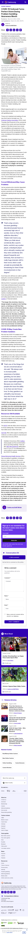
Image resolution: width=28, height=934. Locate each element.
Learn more (9, 932)
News (2, 851)
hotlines (22, 441)
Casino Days (4, 822)
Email (6, 605)
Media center (4, 875)
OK (24, 932)
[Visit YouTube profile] (8, 892)
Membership (4, 804)
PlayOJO (3, 828)
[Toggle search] (25, 2)
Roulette (3, 842)
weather (3, 299)
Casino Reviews (7, 767)
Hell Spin (3, 824)
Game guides (5, 833)
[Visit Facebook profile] (5, 892)
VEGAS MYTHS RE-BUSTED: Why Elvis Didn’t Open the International (17, 719)
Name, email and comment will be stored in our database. (15, 615)
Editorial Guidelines (5, 808)
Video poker (4, 846)
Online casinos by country (7, 878)
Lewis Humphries (18, 733)
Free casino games (5, 837)
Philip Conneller (18, 745)
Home (2, 863)
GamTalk (3, 433)
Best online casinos (5, 835)
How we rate (4, 810)
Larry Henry (10, 660)
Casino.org (15, 928)
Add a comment (14, 557)
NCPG (5, 425)
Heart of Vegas (4, 830)
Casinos (3, 855)
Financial (3, 853)
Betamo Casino (4, 819)
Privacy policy (4, 867)
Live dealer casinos (5, 848)
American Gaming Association (9, 120)
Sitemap (3, 869)
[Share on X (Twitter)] (17, 30)
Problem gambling (5, 871)
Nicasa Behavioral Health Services (11, 456)
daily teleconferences (12, 446)
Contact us (3, 799)
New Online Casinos (8, 758)
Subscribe (14, 540)
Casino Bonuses (19, 763)
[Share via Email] (20, 30)
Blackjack (3, 844)
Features (3, 857)
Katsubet (3, 826)
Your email (5, 533)
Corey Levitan (17, 723)
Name (6, 595)
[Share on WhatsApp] (10, 30)
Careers (3, 806)
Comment (7, 578)
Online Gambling (7, 763)
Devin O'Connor (18, 713)
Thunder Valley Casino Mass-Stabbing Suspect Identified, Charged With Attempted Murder (16, 741)
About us (3, 797)
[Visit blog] (14, 892)
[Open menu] (2, 2)
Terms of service (5, 865)
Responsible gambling (6, 812)
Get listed (3, 801)
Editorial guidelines (5, 873)
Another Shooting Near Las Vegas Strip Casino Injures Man (13, 656)
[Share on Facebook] (7, 30)
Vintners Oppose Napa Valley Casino (14, 686)
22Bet (2, 817)
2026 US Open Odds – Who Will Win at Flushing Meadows (17, 729)
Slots (2, 839)
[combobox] (14, 778)
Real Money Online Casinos (10, 753)
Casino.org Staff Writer (11, 25)
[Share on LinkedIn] (14, 30)
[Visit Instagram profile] (11, 892)
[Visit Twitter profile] (2, 892)
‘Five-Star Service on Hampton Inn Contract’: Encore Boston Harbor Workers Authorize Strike (17, 708)
